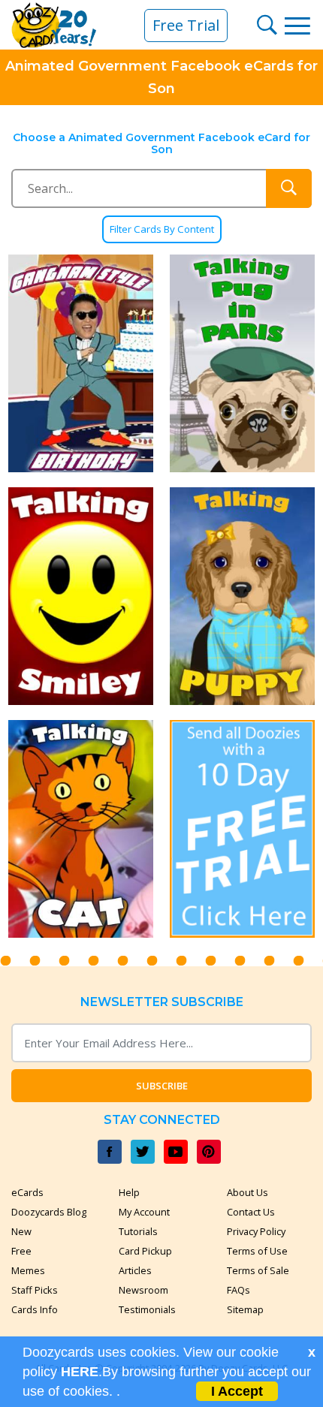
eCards (27, 1192)
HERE (79, 1371)
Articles (135, 1270)
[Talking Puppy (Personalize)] (242, 596)
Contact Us (251, 1212)
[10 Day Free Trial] (242, 829)
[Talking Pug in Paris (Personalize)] (242, 363)
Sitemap (245, 1309)
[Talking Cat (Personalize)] (81, 829)
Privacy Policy (256, 1231)
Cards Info (34, 1309)
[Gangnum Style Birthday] (81, 363)
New (21, 1231)
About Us (247, 1192)
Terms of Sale (258, 1270)
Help (129, 1192)
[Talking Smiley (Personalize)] (81, 596)
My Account (144, 1212)
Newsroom (143, 1290)
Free (21, 1251)
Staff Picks (34, 1290)
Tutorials (138, 1231)
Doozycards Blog (48, 1212)
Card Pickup (145, 1251)
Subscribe (162, 1085)
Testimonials (147, 1309)
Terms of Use (257, 1251)
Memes (28, 1270)
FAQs (238, 1290)
